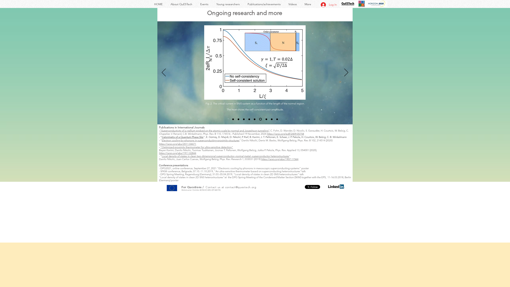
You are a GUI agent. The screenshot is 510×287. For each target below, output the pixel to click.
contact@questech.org (240, 187)
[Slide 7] (266, 119)
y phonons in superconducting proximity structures (210, 140)
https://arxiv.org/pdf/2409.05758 (285, 133)
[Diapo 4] (249, 119)
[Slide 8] (272, 119)
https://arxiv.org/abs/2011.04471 (177, 144)
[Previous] (164, 73)
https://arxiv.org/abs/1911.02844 (177, 153)
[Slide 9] (277, 119)
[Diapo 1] (233, 119)
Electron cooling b (172, 140)
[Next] (346, 73)
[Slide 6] (260, 119)
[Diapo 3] (244, 119)
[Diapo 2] (238, 119)
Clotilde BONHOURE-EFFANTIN (206, 190)
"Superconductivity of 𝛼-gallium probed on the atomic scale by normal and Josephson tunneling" (215, 130)
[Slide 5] (254, 119)
